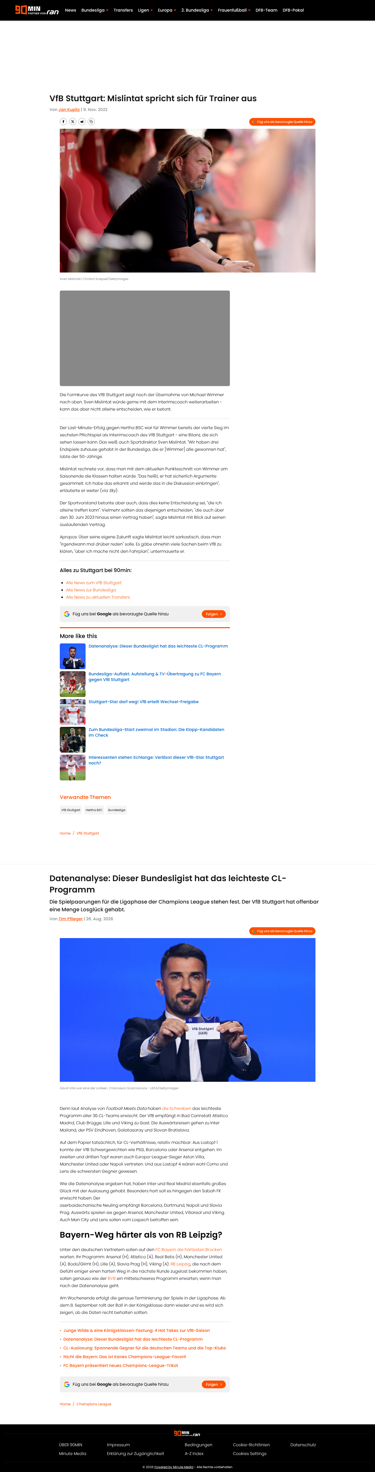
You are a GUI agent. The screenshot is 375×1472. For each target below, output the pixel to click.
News (70, 10)
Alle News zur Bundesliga (91, 590)
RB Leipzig (180, 1264)
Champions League (94, 1404)
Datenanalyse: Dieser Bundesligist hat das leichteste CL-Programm (133, 1339)
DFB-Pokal (293, 10)
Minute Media (72, 1454)
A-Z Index (194, 1454)
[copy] (91, 121)
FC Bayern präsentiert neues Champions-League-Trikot (120, 1365)
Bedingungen (198, 1445)
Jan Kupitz (69, 110)
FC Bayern (165, 1250)
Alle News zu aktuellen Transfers (98, 597)
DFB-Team (267, 10)
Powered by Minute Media (173, 1467)
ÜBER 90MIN (70, 1445)
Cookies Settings (249, 1454)
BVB (112, 1278)
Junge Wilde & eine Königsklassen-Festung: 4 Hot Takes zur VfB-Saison (136, 1330)
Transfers (123, 10)
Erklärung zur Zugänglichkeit (135, 1454)
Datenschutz (303, 1445)
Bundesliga (116, 810)
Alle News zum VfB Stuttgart (94, 583)
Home (65, 833)
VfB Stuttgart (70, 810)
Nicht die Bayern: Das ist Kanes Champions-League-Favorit (124, 1357)
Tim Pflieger (71, 919)
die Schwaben (176, 1108)
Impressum (118, 1445)
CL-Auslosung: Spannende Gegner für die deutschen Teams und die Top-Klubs (144, 1348)
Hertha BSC (94, 810)
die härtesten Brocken (199, 1250)
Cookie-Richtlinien (251, 1445)
